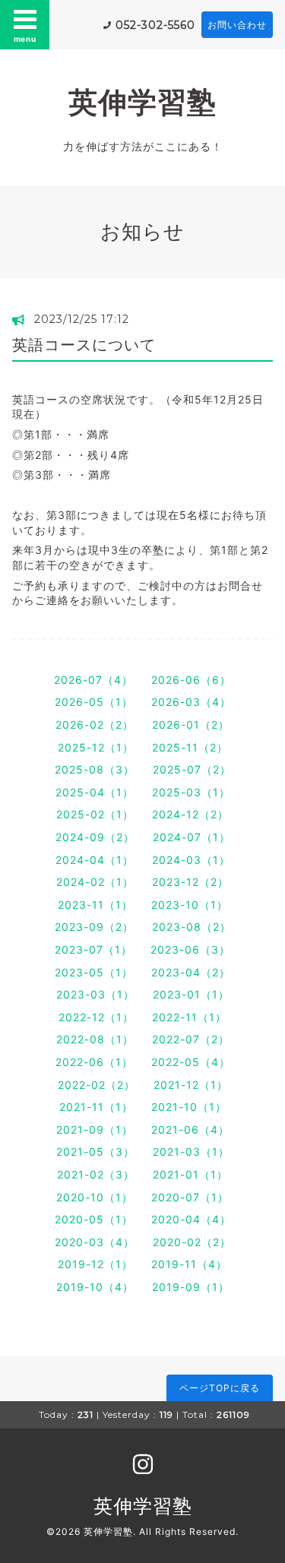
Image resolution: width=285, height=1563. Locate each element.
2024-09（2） (95, 837)
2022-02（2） (96, 1084)
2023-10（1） (189, 904)
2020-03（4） (95, 1242)
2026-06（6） (191, 679)
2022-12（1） (96, 1017)
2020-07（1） (190, 1197)
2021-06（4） (190, 1129)
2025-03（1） (191, 792)
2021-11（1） (96, 1106)
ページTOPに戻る (219, 1388)
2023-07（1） (93, 949)
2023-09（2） (94, 926)
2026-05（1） (94, 701)
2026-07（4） (93, 679)
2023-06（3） (190, 949)
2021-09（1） (94, 1129)
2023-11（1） (95, 904)
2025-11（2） (190, 747)
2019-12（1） (95, 1264)
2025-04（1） (94, 792)
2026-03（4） (191, 701)
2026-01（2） (191, 724)
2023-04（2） (190, 972)
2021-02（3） (96, 1174)
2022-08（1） (95, 1039)
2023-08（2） (191, 926)
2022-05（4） (190, 1061)
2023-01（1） (191, 994)
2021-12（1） (191, 1084)
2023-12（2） (190, 881)
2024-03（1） (191, 859)
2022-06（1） (94, 1061)
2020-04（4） (191, 1219)
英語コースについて (84, 345)
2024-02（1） (95, 881)
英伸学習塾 (142, 102)
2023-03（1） (95, 994)
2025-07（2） (192, 769)
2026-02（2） (94, 724)
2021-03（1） (191, 1151)
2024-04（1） (94, 859)
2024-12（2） (190, 814)
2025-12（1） (96, 747)
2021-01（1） (190, 1174)
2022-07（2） (191, 1039)
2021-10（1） (188, 1106)
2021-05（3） (95, 1151)
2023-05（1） (94, 972)
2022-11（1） (189, 1017)
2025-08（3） (95, 769)
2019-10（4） (95, 1286)
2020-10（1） (94, 1197)
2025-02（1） (95, 814)
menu (25, 38)
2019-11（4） (189, 1264)
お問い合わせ (237, 24)
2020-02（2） (192, 1242)
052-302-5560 (155, 25)
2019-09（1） (191, 1286)
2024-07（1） (191, 837)
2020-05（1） (94, 1219)
